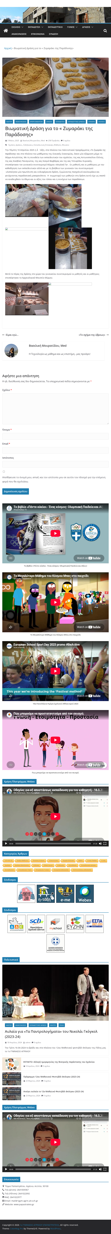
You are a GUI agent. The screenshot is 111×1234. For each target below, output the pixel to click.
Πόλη (62, 1025)
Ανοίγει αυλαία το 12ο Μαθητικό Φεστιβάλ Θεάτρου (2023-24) (53, 1091)
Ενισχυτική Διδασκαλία (61, 870)
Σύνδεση (53, 34)
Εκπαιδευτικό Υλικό (25, 870)
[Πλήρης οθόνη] (104, 843)
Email (6, 443)
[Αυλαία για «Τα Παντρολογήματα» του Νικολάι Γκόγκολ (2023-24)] (55, 993)
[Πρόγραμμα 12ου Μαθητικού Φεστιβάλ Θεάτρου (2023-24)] (11, 1078)
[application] (55, 816)
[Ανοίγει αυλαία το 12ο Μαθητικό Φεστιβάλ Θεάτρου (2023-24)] (11, 1093)
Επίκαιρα (91, 122)
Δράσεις (86, 27)
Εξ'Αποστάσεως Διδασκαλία (82, 870)
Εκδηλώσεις (28, 145)
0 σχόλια (66, 140)
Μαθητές (57, 145)
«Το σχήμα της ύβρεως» (92, 334)
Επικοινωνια (37, 34)
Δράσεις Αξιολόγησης (22, 865)
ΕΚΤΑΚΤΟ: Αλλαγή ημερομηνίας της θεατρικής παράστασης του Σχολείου (59, 1062)
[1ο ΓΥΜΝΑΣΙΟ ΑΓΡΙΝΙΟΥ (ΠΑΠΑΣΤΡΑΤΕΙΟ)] (5, 30)
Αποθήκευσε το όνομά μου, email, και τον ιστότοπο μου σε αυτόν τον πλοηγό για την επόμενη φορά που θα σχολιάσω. (54, 479)
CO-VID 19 (8, 860)
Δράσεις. (19, 145)
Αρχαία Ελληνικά (68, 860)
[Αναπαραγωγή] (6, 843)
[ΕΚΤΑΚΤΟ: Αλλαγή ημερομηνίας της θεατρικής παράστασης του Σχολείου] (11, 1063)
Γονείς (70, 27)
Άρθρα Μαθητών (36, 122)
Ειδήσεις (36, 865)
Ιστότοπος (8, 457)
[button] (21, 27)
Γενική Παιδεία (92, 860)
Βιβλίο (81, 860)
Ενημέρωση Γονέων (42, 870)
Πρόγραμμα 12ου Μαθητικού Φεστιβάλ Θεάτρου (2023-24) (51, 1076)
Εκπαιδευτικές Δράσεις (76, 122)
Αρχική (8, 48)
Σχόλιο (7, 390)
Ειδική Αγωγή (48, 865)
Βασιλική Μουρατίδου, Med (34, 140)
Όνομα (7, 429)
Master (9, 122)
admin (27, 1042)
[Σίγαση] (100, 843)
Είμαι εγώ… (12, 334)
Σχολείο (16, 27)
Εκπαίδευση (34, 27)
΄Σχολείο (11, 145)
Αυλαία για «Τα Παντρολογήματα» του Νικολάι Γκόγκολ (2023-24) (51, 1034)
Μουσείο (65, 145)
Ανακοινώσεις (19, 34)
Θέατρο (53, 1025)
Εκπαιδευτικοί (55, 27)
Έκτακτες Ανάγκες (39, 860)
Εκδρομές (61, 865)
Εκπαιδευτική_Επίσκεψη (43, 145)
